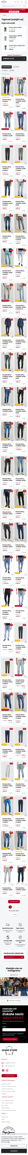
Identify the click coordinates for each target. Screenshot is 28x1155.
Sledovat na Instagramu (15, 1000)
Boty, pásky (5, 1105)
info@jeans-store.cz (10, 1063)
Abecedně (11, 70)
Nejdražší (4, 70)
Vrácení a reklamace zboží (9, 1086)
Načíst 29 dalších (14, 901)
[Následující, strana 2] (14, 907)
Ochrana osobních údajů (8, 1091)
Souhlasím (14, 1151)
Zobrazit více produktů (14, 55)
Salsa (3, 1119)
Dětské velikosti (6, 1108)
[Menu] (26, 2)
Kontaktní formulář (9, 1075)
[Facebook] (3, 1070)
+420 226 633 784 (9, 1066)
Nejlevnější (16, 66)
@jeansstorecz (14, 975)
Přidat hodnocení (10, 957)
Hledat (24, 6)
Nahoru (15, 914)
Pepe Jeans (5, 1117)
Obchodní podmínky (7, 1089)
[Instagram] (6, 1070)
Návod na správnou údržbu (9, 1110)
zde (8, 1142)
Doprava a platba (6, 1084)
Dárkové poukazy (6, 1122)
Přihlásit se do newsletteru (10, 1039)
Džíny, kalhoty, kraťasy (8, 1100)
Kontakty (4, 1094)
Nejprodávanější (6, 66)
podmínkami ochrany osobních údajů (12, 1034)
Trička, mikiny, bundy (7, 1103)
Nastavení (14, 1146)
